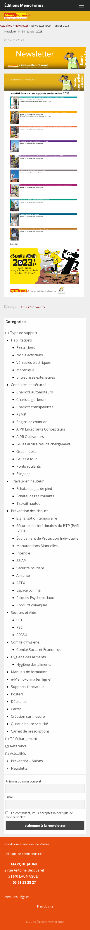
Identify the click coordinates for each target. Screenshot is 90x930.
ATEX (20, 582)
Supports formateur (27, 686)
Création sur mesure (28, 716)
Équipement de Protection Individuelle (47, 538)
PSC (19, 627)
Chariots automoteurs (34, 392)
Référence (18, 746)
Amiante (23, 575)
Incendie (23, 553)
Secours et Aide (23, 612)
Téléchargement (23, 738)
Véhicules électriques (33, 362)
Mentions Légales (16, 897)
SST (19, 620)
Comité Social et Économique (39, 649)
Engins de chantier (31, 421)
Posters (17, 694)
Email (9, 797)
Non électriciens (29, 355)
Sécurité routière (30, 568)
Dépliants (19, 701)
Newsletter (39, 307)
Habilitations (21, 340)
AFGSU (21, 634)
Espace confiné (28, 590)
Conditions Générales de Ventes (26, 844)
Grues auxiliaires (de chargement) (43, 444)
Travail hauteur (29, 503)
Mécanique (25, 369)
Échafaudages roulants (35, 496)
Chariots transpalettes (34, 407)
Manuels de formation (29, 671)
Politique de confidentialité (23, 854)
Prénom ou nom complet (23, 781)
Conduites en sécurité (29, 384)
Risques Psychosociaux (35, 597)
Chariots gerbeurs (31, 399)
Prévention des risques (29, 510)
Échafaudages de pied (34, 488)
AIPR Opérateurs (30, 436)
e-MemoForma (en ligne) (31, 679)
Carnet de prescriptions (30, 731)
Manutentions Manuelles (37, 545)
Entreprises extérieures (35, 377)
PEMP (21, 414)
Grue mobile (26, 451)
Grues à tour (26, 458)
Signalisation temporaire (36, 518)
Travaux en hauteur (27, 481)
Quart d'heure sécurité (29, 723)
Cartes (16, 709)
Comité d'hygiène (25, 642)
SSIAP (21, 560)
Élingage (23, 473)
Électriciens (25, 347)
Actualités (26, 307)
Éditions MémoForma (23, 5)
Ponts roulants (28, 466)
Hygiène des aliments (28, 657)
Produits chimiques (32, 605)
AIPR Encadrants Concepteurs (40, 429)
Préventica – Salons (27, 760)
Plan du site (45, 906)
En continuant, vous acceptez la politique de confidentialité (39, 815)
